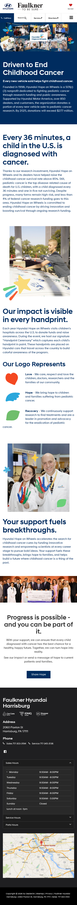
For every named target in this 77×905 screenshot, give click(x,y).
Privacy (48, 894)
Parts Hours (12, 825)
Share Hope (38, 674)
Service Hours (13, 817)
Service (37, 18)
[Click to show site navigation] (71, 17)
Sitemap (40, 894)
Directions (52, 18)
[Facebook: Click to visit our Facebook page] (5, 751)
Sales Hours (12, 763)
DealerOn (30, 894)
